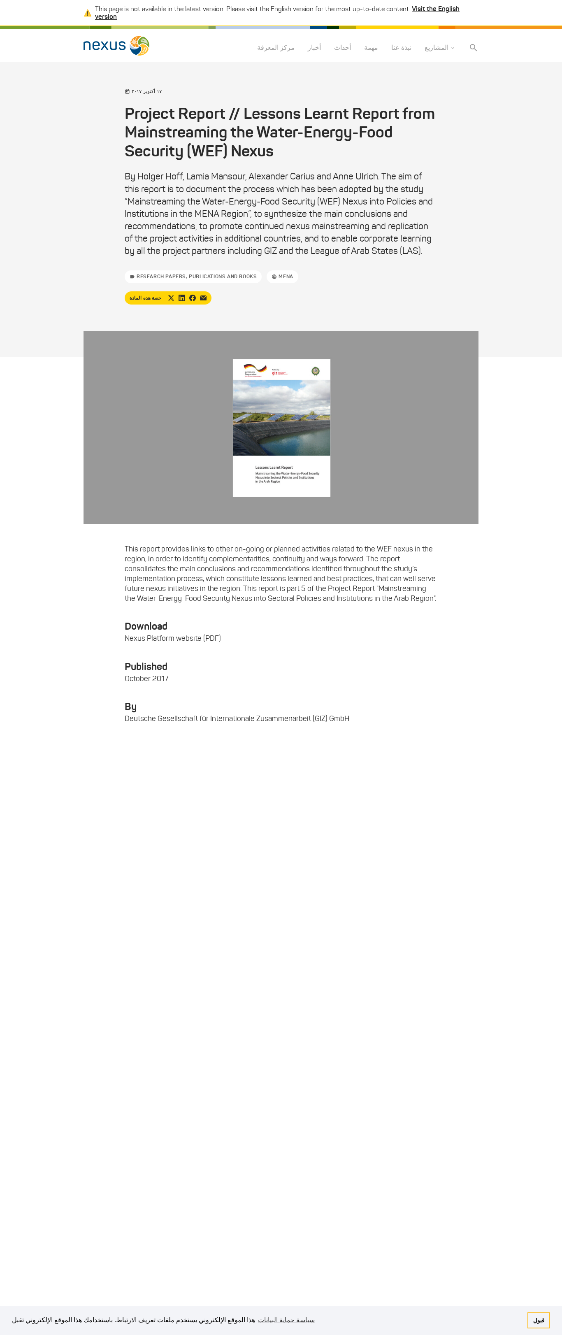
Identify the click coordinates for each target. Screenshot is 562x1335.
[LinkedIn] (182, 298)
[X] (171, 298)
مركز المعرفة (276, 48)
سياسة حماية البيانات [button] (286, 1319)
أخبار (314, 48)
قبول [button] (539, 1320)
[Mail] (203, 298)
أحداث (342, 48)
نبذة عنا (401, 48)
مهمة (371, 48)
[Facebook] (192, 298)
